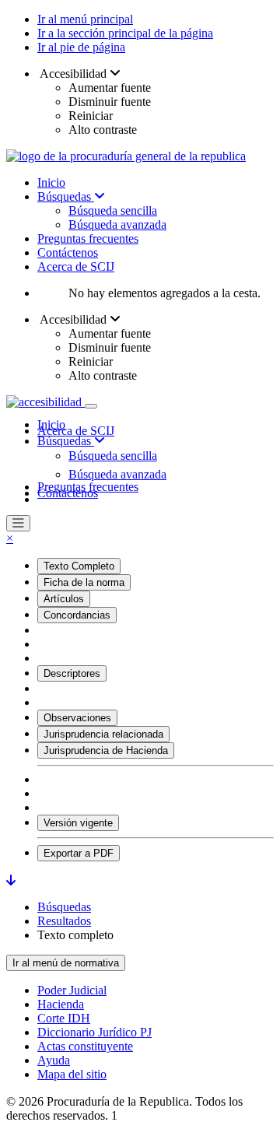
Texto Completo (79, 566)
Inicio (51, 182)
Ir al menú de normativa (65, 963)
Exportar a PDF (79, 853)
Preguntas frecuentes (87, 238)
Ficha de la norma (84, 582)
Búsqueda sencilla (112, 210)
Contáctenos (67, 252)
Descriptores (72, 673)
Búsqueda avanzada (117, 224)
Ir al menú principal (85, 19)
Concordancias (77, 615)
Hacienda (60, 1004)
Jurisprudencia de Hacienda (106, 750)
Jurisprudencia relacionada (103, 734)
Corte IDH (63, 1018)
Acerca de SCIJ (75, 266)
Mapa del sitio (72, 1074)
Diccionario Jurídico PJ (94, 1032)
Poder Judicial (72, 990)
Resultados (64, 920)
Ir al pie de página (81, 47)
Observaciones (77, 718)
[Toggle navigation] (91, 406)
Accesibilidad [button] (73, 73)
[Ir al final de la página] (11, 880)
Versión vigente (78, 823)
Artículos (64, 599)
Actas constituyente (85, 1046)
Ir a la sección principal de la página (125, 33)
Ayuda (53, 1060)
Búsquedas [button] (65, 440)
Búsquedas (65, 196)
